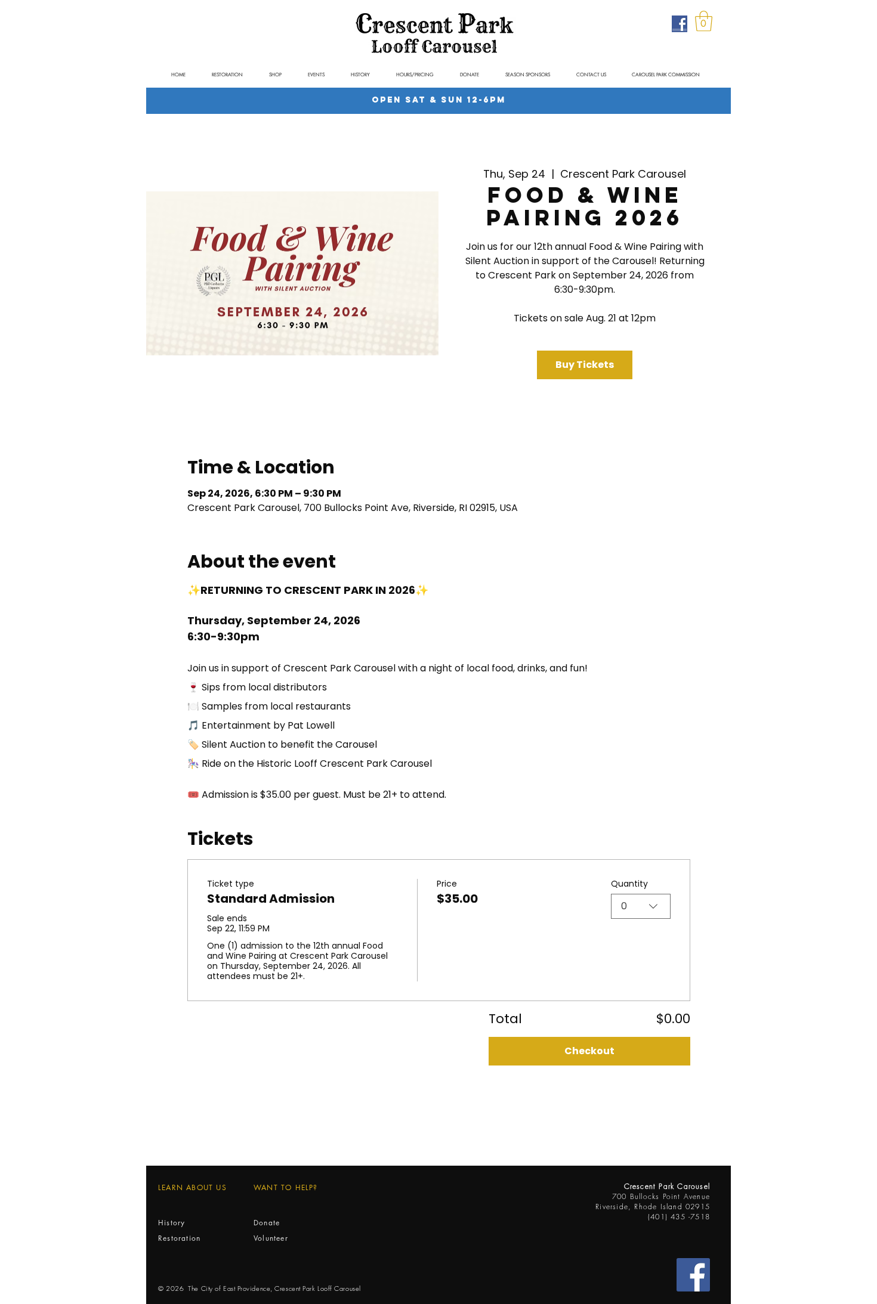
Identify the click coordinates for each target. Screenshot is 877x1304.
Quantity (629, 884)
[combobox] (641, 906)
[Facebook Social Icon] (693, 1274)
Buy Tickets (584, 364)
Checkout (589, 1051)
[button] (703, 21)
